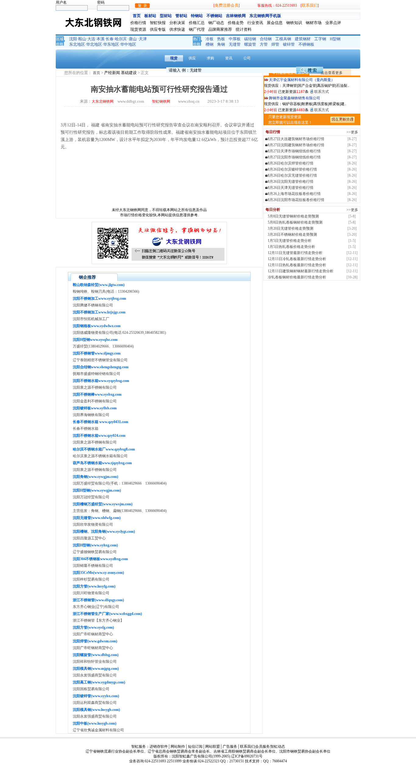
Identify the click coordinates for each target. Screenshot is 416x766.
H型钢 (335, 39)
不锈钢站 (214, 15)
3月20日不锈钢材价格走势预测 (292, 234)
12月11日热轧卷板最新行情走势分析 (297, 265)
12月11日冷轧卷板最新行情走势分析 (297, 259)
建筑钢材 (303, 39)
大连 (91, 39)
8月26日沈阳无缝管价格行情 (290, 181)
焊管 (275, 44)
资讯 (228, 58)
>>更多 (352, 132)
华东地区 (111, 44)
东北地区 (77, 44)
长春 (110, 39)
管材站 (181, 15)
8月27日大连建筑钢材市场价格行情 (296, 139)
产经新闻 (112, 72)
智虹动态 (277, 746)
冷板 (209, 39)
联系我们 (310, 5)
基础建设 (129, 72)
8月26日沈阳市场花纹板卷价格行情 (296, 200)
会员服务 (262, 746)
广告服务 (230, 746)
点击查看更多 (332, 73)
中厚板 (235, 39)
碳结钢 (250, 39)
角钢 (221, 44)
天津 (143, 39)
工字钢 (320, 39)
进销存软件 (159, 746)
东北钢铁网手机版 (265, 15)
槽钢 (209, 44)
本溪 (100, 39)
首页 (137, 15)
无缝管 (235, 44)
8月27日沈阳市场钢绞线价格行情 (294, 157)
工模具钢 (283, 39)
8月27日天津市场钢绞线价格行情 (294, 151)
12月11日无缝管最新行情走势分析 (295, 253)
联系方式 (321, 92)
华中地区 (128, 44)
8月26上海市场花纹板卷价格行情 (294, 194)
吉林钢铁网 (236, 15)
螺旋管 (250, 44)
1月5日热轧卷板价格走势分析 (291, 247)
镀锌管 (289, 44)
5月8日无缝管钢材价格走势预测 (293, 216)
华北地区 (94, 44)
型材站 (166, 15)
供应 (192, 58)
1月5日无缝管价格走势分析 (290, 240)
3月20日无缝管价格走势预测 (290, 228)
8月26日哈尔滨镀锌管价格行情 (292, 169)
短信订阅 (195, 746)
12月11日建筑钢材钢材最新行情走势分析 (300, 271)
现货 (174, 58)
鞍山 (82, 39)
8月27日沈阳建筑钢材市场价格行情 (296, 145)
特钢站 (197, 15)
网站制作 (178, 746)
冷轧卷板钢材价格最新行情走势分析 (297, 277)
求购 (210, 58)
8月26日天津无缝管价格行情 (290, 187)
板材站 (150, 15)
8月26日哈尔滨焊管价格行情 (290, 163)
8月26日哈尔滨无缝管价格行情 (292, 175)
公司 (247, 58)
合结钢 (266, 39)
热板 (221, 39)
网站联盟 (212, 746)
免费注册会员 (226, 5)
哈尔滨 (121, 39)
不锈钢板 (306, 44)
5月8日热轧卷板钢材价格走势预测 (295, 222)
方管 (264, 44)
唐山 (133, 39)
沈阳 (73, 39)
